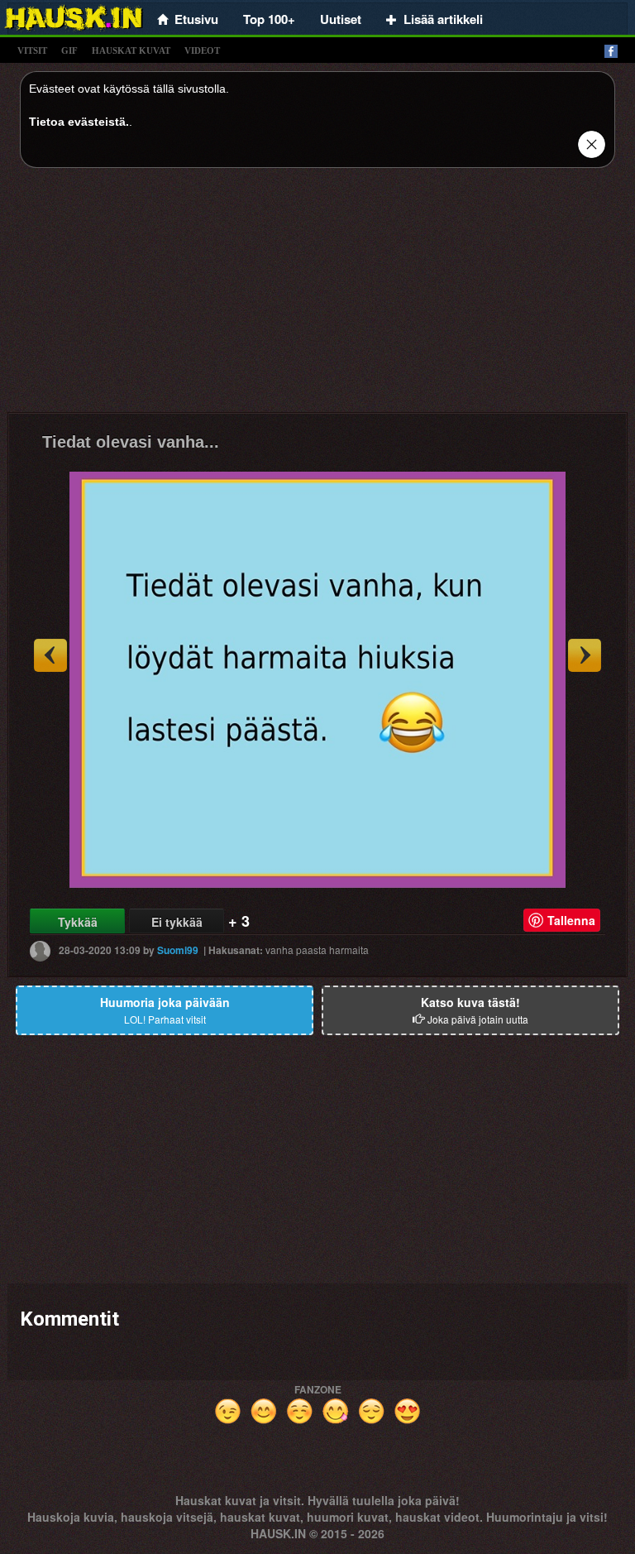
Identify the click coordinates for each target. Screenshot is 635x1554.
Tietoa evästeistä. (79, 121)
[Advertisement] (317, 296)
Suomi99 (177, 949)
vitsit (32, 50)
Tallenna (571, 920)
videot (202, 50)
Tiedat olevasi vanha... (130, 442)
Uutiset (340, 19)
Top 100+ (269, 19)
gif (69, 50)
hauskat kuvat (131, 50)
